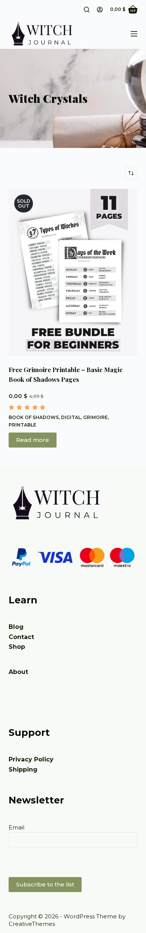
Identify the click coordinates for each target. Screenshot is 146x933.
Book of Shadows (34, 417)
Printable (22, 425)
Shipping (23, 769)
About (18, 671)
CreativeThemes (32, 923)
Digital (71, 417)
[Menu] (134, 33)
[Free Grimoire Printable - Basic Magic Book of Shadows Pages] (73, 272)
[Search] (86, 9)
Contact (21, 637)
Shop (17, 646)
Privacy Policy (31, 759)
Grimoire (95, 417)
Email (16, 827)
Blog (16, 626)
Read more (32, 439)
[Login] (100, 9)
